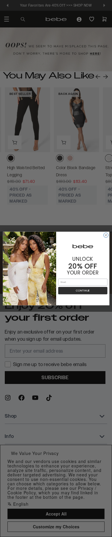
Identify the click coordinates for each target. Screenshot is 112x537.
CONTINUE (83, 291)
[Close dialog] (105, 235)
